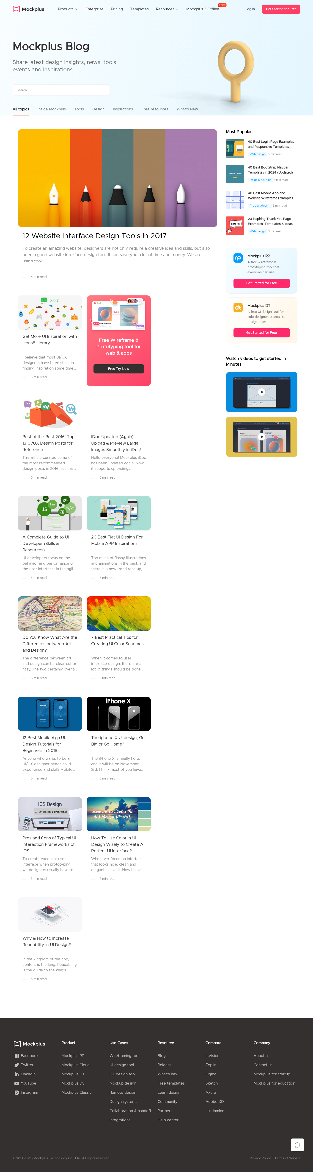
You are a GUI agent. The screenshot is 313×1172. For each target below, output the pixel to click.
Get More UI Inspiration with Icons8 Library (49, 340)
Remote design (123, 1092)
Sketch (212, 1083)
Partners (165, 1111)
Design (98, 109)
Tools (79, 109)
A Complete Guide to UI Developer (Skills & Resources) (45, 543)
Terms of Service (287, 1158)
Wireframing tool (124, 1056)
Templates (139, 9)
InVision (212, 1056)
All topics (21, 109)
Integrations (120, 1120)
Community (167, 1102)
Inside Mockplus (52, 109)
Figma (211, 1074)
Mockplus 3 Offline (202, 8)
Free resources (154, 109)
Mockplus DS (73, 1083)
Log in (250, 9)
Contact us (263, 1065)
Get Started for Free (281, 9)
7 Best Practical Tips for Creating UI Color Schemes (117, 641)
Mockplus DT (73, 1074)
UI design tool (122, 1065)
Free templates (171, 1083)
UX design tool (123, 1074)
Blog (162, 1056)
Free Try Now (118, 368)
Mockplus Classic (77, 1092)
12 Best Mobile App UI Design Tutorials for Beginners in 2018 (43, 744)
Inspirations (123, 109)
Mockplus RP (73, 1056)
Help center (168, 1120)
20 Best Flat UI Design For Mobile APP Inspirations (117, 540)
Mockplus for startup (272, 1074)
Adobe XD (215, 1102)
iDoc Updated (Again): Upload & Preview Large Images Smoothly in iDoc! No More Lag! (116, 444)
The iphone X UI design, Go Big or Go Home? (118, 741)
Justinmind (215, 1111)
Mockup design (123, 1083)
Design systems (123, 1102)
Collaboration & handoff (130, 1111)
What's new (168, 1074)
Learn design (169, 1092)
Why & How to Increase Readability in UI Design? (46, 941)
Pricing (117, 9)
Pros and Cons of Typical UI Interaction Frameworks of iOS (49, 844)
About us (261, 1056)
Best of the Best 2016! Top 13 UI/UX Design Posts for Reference (48, 443)
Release (165, 1065)
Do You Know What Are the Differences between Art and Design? (49, 644)
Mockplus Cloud (76, 1065)
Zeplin (211, 1065)
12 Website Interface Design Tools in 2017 (94, 236)
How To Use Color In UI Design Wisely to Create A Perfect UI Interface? (117, 844)
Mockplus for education (274, 1083)
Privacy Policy (260, 1158)
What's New (187, 109)
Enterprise (94, 9)
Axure (211, 1092)
